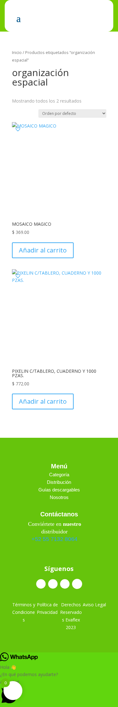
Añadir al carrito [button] (43, 250)
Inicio (17, 52)
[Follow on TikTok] (65, 584)
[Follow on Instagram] (53, 584)
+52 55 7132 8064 (54, 539)
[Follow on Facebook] (41, 584)
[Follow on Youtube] (77, 584)
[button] (18, 129)
